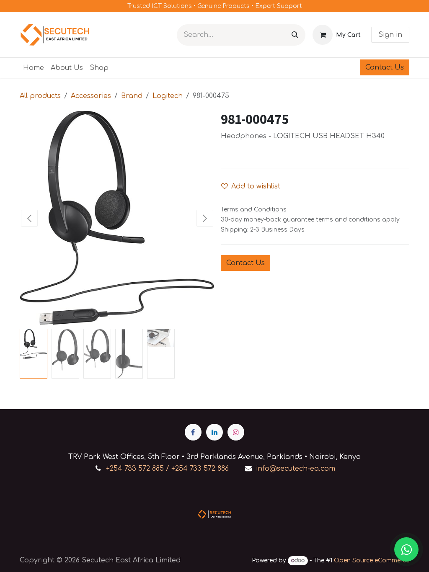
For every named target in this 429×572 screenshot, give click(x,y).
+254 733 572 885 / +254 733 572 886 (167, 468)
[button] (29, 218)
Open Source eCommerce (371, 560)
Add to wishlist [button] (255, 186)
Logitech (167, 96)
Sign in (390, 35)
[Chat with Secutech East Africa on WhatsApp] (406, 549)
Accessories (91, 96)
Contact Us (384, 67)
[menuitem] (33, 67)
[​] (193, 432)
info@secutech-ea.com (295, 468)
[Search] (294, 35)
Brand (131, 96)
